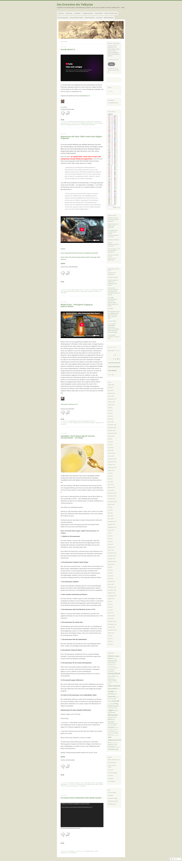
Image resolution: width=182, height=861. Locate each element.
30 (115, 370)
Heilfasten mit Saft (113, 277)
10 (117, 359)
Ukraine (115, 733)
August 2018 (111, 504)
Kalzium (97, 784)
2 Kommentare (82, 786)
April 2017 (110, 541)
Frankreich (116, 681)
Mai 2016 (110, 573)
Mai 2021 (110, 413)
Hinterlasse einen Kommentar (88, 124)
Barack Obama (112, 662)
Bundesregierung (111, 666)
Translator (77, 13)
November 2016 (112, 556)
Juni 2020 (110, 442)
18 (119, 363)
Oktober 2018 (111, 499)
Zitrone (68, 786)
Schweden (115, 729)
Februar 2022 (111, 393)
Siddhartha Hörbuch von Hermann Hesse (113, 218)
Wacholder (110, 308)
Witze (116, 742)
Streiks (73, 124)
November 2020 (112, 427)
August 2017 (111, 530)
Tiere (80, 289)
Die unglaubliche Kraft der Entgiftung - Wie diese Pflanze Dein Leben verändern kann (114, 315)
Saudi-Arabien (110, 729)
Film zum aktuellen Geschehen (113, 243)
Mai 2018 (110, 513)
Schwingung (69, 124)
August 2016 (111, 564)
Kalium (93, 784)
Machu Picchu (82, 422)
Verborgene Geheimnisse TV (69, 404)
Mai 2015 (110, 607)
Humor (92, 851)
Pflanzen (77, 289)
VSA (109, 742)
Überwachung (113, 749)
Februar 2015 (111, 615)
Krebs (109, 703)
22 (114, 367)
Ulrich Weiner (99, 13)
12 (108, 363)
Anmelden (110, 795)
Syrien (112, 731)
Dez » (112, 374)
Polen (109, 725)
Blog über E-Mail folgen (114, 43)
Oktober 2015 (111, 593)
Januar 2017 (111, 550)
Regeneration (67, 291)
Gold (118, 688)
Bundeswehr (110, 667)
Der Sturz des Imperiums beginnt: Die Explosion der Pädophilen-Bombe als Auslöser (114, 291)
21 (112, 367)
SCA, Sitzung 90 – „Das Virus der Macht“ (114, 249)
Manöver (116, 710)
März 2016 (110, 578)
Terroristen (116, 731)
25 (119, 367)
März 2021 (110, 419)
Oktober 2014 (111, 627)
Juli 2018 (110, 507)
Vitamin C (64, 786)
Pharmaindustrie (112, 724)
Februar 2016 (111, 581)
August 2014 (111, 633)
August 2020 (111, 436)
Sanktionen (117, 727)
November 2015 (112, 590)
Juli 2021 (110, 407)
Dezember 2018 (112, 493)
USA (109, 735)
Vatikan (112, 735)
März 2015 (110, 613)
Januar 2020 (111, 456)
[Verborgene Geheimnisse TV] (63, 400)
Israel (109, 698)
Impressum (69, 13)
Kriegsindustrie (113, 706)
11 (119, 359)
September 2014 (112, 630)
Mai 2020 (110, 444)
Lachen (96, 851)
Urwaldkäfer (90, 291)
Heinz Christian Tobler (76, 17)
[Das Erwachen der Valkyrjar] (91, 30)
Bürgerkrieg (115, 667)
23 (115, 367)
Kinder (109, 701)
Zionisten (111, 747)
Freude (88, 121)
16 (115, 363)
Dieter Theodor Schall (111, 13)
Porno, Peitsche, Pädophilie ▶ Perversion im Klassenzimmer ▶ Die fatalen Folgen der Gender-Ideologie (113, 328)
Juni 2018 (110, 510)
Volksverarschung (115, 740)
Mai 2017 (110, 538)
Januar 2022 (111, 396)
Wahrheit (112, 742)
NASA (115, 717)
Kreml (112, 704)
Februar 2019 (111, 487)
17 (117, 363)
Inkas (71, 422)
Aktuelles (110, 240)
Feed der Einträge (112, 798)
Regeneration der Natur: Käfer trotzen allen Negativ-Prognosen (82, 137)
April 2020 (110, 447)
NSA (114, 719)
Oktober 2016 (111, 558)
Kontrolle (100, 123)
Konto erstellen (112, 792)
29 (114, 370)
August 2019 (111, 470)
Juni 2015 (110, 604)
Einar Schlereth (112, 762)
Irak (116, 696)
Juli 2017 (110, 533)
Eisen (84, 784)
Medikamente (111, 712)
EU (111, 678)
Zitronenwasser (74, 786)
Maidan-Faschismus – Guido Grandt (113, 224)
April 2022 (110, 387)
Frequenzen (83, 121)
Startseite (61, 13)
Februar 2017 (111, 547)
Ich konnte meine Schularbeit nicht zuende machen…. (82, 798)
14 (112, 363)
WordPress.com (112, 804)
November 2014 (112, 624)
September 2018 (112, 501)
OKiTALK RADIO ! (109, 17)
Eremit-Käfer (96, 289)
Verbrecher (116, 735)
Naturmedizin (64, 784)
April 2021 (110, 416)
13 (110, 363)
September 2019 (112, 467)
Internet (111, 696)
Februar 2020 (111, 453)
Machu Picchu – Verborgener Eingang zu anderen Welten (77, 305)
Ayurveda (80, 784)
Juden (112, 698)
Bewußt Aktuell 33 (68, 49)
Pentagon (111, 722)
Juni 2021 (110, 410)
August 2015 (111, 598)
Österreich (117, 747)
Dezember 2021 (112, 399)
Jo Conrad (99, 17)
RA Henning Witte (63, 17)
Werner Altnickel (89, 17)
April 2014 (110, 644)
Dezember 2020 (112, 424)
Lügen (110, 710)
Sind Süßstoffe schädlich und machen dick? (113, 336)
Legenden (75, 422)
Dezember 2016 (112, 553)
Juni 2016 (110, 570)
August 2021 (111, 405)
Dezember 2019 (112, 459)
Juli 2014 (110, 635)
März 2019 (110, 484)
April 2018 (110, 516)
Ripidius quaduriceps (75, 291)
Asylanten (115, 658)
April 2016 (110, 576)
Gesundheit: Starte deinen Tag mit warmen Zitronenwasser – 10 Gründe (78, 437)
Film (113, 678)
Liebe (116, 708)
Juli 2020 (110, 439)
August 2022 (111, 385)
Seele (109, 731)
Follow (111, 64)
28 (112, 370)
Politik (111, 725)
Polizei (114, 725)
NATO (110, 719)
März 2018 (110, 519)
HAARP (115, 691)
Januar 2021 (111, 422)
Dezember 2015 (112, 587)
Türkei (111, 733)
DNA (113, 676)
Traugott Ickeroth (87, 13)
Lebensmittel (87, 783)
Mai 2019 (110, 479)
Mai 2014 (110, 641)
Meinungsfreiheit (86, 421)
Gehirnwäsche (97, 121)
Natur (73, 289)
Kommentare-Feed (113, 801)
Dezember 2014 (112, 621)
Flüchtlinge (112, 680)
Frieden (92, 121)
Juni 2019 (110, 476)
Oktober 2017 (111, 524)
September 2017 (112, 527)
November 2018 (112, 496)
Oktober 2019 (111, 464)
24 (117, 367)
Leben (62, 123)
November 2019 (112, 462)
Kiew (115, 698)
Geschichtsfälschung (73, 421)
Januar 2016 (111, 584)
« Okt (109, 374)
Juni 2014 (110, 638)
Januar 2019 (111, 490)
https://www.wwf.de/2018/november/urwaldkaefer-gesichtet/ (79, 253)
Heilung (111, 694)
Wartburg (96, 291)
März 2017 (110, 544)
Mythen (92, 422)
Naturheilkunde (99, 783)
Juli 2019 (110, 473)
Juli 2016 (110, 567)
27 (110, 370)
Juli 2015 (110, 601)
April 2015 (110, 610)
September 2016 (112, 561)
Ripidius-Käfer (84, 291)
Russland (111, 727)
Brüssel (114, 664)
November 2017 (112, 521)
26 (108, 370)
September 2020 (112, 433)
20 (110, 367)
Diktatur (110, 676)
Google (111, 691)
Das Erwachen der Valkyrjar (75, 4)
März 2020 (110, 450)
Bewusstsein (110, 664)
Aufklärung (70, 121)
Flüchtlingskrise (111, 681)
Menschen (66, 123)
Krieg (116, 703)
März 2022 (110, 390)
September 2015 (112, 596)
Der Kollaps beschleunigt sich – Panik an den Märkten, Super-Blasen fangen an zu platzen (113, 302)
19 (108, 367)
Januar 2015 (111, 618)
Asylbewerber (112, 661)
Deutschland (77, 121)
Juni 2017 (110, 536)
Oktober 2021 (111, 402)
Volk (109, 737)
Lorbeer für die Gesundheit (112, 273)
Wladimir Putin (112, 744)
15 (114, 363)
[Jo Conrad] (63, 103)
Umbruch (78, 124)
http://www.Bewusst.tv (83, 96)
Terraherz (110, 775)
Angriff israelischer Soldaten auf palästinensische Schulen (113, 282)
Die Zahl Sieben (112, 321)
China (109, 669)
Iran (118, 696)
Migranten (110, 717)
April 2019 (110, 482)
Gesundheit (77, 783)
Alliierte (111, 656)
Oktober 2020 (111, 430)
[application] (82, 815)
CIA (111, 669)
